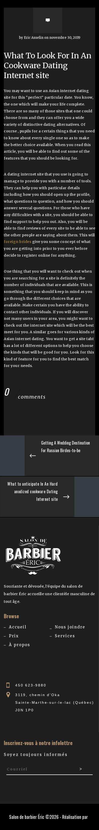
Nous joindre (70, 627)
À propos (19, 644)
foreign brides (17, 241)
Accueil (17, 627)
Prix (14, 635)
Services (65, 635)
